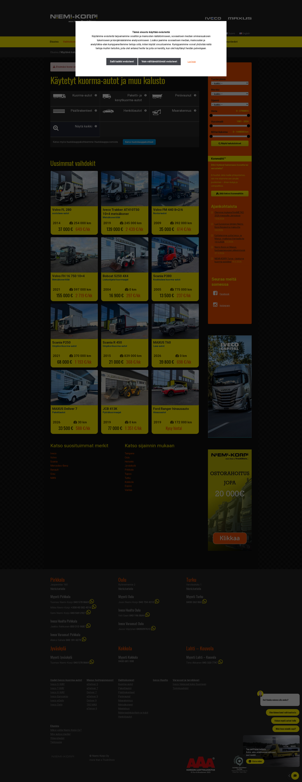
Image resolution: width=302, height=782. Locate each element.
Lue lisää (192, 61)
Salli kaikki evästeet (122, 61)
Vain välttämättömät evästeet (159, 61)
